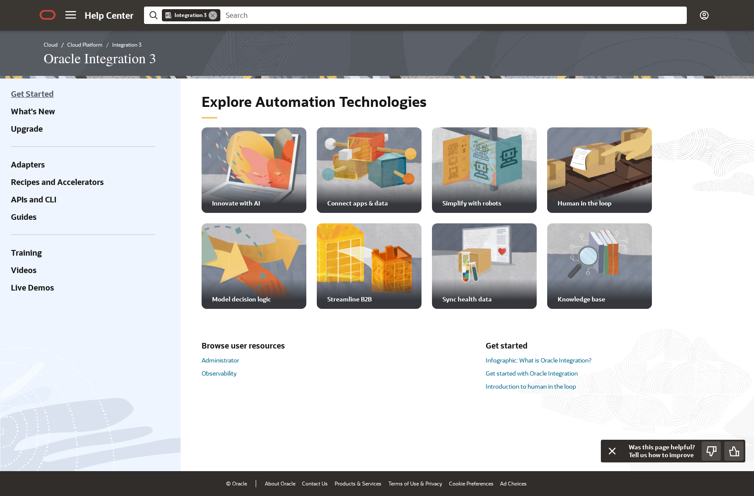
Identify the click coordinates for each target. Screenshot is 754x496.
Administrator (220, 360)
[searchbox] (454, 15)
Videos (24, 270)
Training (26, 252)
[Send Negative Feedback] (711, 451)
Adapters (28, 164)
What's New (33, 111)
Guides (24, 217)
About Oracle (280, 483)
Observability (219, 373)
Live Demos (32, 287)
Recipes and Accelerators (57, 182)
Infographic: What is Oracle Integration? (538, 360)
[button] (71, 14)
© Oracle (236, 483)
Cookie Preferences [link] (471, 483)
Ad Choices (513, 483)
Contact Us (315, 483)
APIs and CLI (33, 199)
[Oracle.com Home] (47, 15)
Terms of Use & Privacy (415, 483)
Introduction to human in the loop (531, 386)
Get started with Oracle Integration (532, 373)
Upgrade (27, 128)
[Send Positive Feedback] (734, 451)
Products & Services (358, 483)
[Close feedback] (612, 451)
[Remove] (213, 15)
